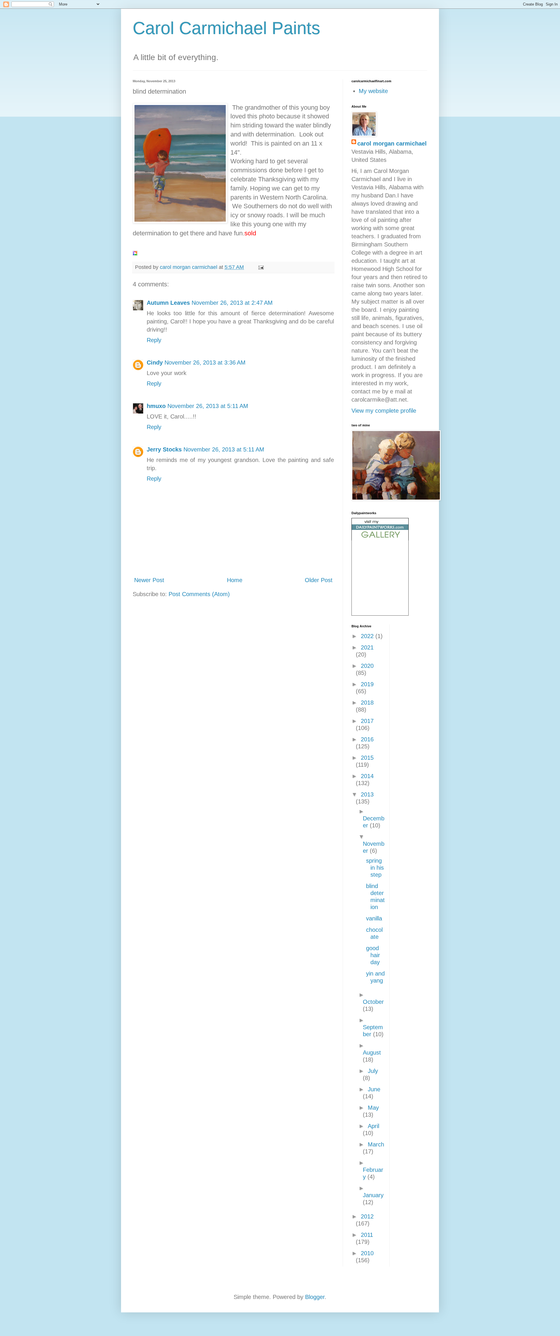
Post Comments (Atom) (199, 594)
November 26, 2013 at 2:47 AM (232, 303)
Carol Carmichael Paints (226, 28)
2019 (367, 684)
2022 (368, 636)
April (373, 1126)
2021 (367, 647)
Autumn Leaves (168, 303)
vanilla (374, 918)
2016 (367, 739)
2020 (367, 666)
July (373, 1071)
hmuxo (156, 406)
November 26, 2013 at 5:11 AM (207, 406)
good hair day (373, 955)
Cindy (155, 362)
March (376, 1144)
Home (234, 580)
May (373, 1107)
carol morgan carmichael (392, 143)
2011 (367, 1235)
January (373, 1195)
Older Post (318, 580)
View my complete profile (383, 410)
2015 (367, 757)
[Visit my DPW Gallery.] (380, 538)
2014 (367, 776)
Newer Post (149, 580)
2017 (367, 721)
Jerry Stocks (164, 449)
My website (373, 91)
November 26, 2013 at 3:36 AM (205, 362)
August (372, 1052)
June (374, 1089)
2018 (367, 702)
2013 (367, 794)
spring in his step (375, 867)
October (373, 1002)
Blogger (315, 1297)
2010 (367, 1253)
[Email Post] (260, 267)
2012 (367, 1216)
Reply (154, 340)
